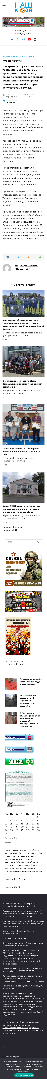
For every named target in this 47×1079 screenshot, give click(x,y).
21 (27, 827)
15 (33, 824)
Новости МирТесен (13, 527)
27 (22, 830)
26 (17, 830)
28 (27, 830)
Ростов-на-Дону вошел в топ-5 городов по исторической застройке (28, 700)
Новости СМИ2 (10, 530)
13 (22, 824)
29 (33, 830)
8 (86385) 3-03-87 (24, 30)
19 (17, 827)
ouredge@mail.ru (23, 33)
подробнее (17, 1064)
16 (38, 824)
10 (6, 824)
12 (17, 824)
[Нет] (44, 1068)
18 (11, 827)
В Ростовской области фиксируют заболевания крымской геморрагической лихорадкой (30, 720)
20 (22, 827)
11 (11, 824)
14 (27, 824)
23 (38, 827)
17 (6, 827)
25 (11, 830)
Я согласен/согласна (24, 1075)
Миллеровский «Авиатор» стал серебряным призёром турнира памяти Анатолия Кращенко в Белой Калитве (23, 324)
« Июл (8, 842)
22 (33, 827)
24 (6, 830)
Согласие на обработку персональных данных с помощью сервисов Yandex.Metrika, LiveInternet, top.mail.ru (21, 1025)
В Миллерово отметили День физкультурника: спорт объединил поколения (22, 384)
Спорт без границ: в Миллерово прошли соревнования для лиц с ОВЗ (21, 451)
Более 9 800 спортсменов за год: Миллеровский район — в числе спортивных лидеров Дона (21, 509)
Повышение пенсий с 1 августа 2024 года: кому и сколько (30, 682)
